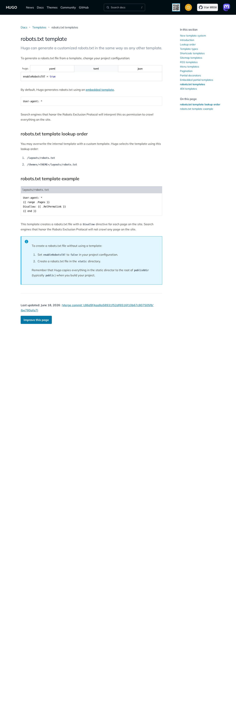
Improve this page (36, 320)
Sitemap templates (191, 57)
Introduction (187, 40)
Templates (39, 27)
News (30, 7)
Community (68, 7)
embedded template (100, 89)
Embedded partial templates (196, 80)
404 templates (188, 88)
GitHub (84, 7)
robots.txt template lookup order (200, 104)
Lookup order (188, 44)
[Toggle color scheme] (188, 7)
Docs (40, 7)
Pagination (186, 71)
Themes (52, 7)
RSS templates (189, 62)
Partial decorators (190, 75)
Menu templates (189, 66)
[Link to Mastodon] (226, 7)
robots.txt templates (192, 84)
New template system (193, 35)
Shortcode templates (192, 53)
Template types (189, 49)
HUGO (11, 7)
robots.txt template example (196, 108)
